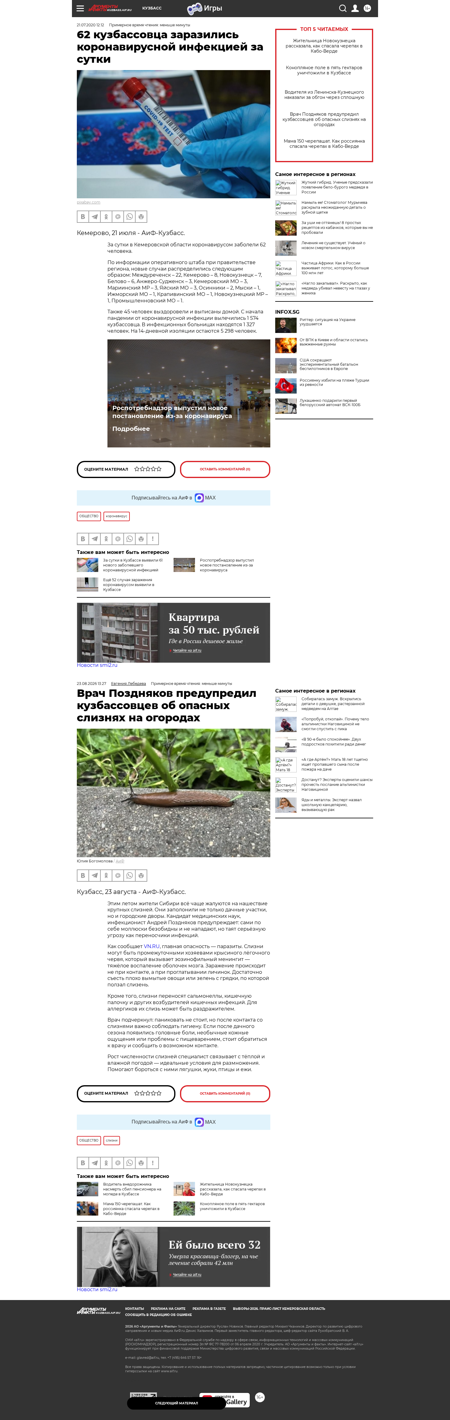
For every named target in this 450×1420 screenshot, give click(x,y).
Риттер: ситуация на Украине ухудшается (327, 322)
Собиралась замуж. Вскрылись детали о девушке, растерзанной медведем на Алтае (333, 704)
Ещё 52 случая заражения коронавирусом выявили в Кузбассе (128, 584)
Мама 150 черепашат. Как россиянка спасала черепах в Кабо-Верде (324, 144)
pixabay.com (88, 202)
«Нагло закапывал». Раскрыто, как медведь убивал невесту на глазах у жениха (336, 288)
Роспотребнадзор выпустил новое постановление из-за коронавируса (172, 412)
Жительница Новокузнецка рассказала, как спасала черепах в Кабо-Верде (324, 46)
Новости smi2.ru (97, 665)
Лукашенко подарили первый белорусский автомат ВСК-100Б (330, 402)
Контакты (134, 1309)
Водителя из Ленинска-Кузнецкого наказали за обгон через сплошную (324, 95)
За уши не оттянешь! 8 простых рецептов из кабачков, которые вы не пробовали (337, 227)
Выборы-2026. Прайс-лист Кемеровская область (279, 1309)
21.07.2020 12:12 (90, 25)
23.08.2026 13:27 (91, 683)
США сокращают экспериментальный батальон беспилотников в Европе (329, 364)
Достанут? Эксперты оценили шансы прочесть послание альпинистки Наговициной (337, 784)
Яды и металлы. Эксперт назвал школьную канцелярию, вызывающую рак (332, 805)
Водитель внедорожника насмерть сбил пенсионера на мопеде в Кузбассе (132, 1189)
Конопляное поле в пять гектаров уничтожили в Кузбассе (324, 70)
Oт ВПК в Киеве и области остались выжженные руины (334, 342)
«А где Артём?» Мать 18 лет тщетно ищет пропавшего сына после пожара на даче (335, 764)
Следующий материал (176, 1403)
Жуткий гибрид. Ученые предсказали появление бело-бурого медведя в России (337, 187)
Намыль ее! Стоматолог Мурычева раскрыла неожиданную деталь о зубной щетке (334, 207)
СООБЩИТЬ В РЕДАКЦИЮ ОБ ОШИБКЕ (158, 1315)
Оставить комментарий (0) (225, 469)
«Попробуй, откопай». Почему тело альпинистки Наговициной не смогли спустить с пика (335, 724)
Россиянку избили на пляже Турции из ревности (334, 382)
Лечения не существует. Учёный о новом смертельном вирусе (334, 245)
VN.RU (152, 946)
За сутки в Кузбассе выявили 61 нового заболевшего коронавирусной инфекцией (133, 565)
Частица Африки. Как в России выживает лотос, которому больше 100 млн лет (335, 268)
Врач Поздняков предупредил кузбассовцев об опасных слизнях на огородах (324, 119)
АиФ (120, 861)
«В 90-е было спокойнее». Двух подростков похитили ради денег (334, 741)
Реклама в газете (209, 1309)
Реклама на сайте (168, 1309)
